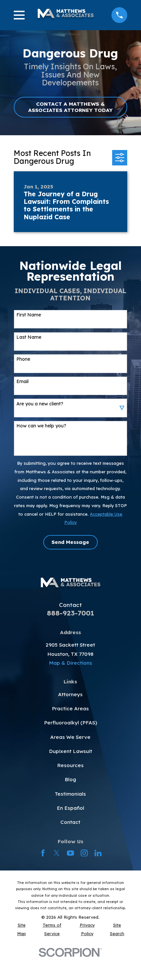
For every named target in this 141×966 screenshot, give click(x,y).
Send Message (70, 542)
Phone (23, 359)
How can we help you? (41, 426)
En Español (70, 808)
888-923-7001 (70, 613)
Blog (70, 779)
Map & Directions (70, 663)
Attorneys (70, 694)
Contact (70, 822)
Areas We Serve (70, 737)
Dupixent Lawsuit (70, 751)
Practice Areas (70, 708)
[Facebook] (43, 853)
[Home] (65, 15)
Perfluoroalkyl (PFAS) (70, 722)
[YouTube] (70, 853)
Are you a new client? (39, 404)
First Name (28, 315)
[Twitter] (56, 853)
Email (22, 381)
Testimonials (70, 794)
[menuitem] (22, 929)
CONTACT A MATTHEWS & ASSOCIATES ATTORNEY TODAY (70, 107)
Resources (70, 765)
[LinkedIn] (98, 853)
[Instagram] (84, 853)
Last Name (28, 337)
